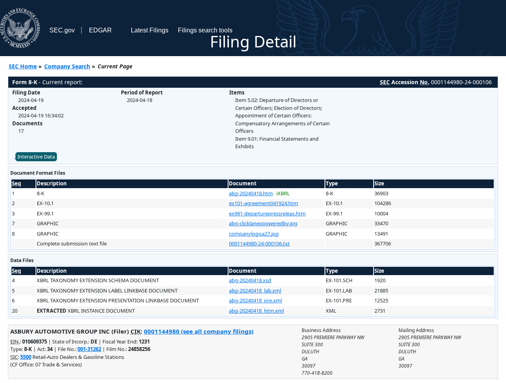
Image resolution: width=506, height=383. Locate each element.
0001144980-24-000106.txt (259, 243)
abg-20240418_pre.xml (255, 300)
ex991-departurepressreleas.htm (267, 213)
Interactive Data (36, 156)
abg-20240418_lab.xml (255, 290)
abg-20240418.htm (251, 193)
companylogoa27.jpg (254, 233)
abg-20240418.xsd (250, 280)
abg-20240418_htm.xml (256, 310)
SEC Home (23, 66)
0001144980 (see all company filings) (198, 331)
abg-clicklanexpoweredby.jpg (263, 223)
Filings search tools (205, 30)
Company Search (67, 66)
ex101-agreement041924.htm (263, 203)
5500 (25, 356)
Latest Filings (149, 30)
